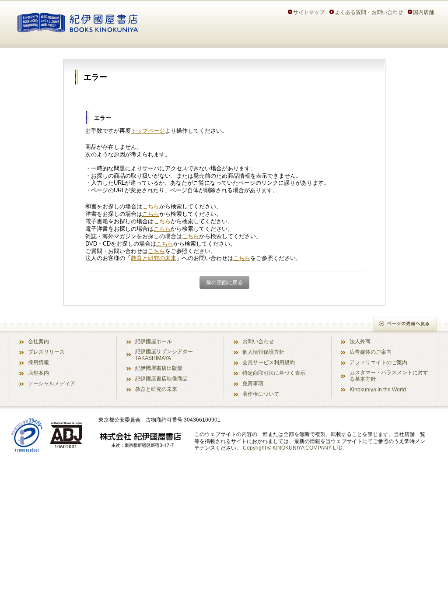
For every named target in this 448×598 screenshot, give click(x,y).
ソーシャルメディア (51, 383)
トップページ (148, 130)
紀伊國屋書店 (78, 21)
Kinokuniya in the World (378, 389)
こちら (150, 206)
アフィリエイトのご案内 (378, 362)
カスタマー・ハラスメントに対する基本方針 (389, 375)
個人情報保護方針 (263, 352)
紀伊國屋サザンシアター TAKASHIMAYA (164, 354)
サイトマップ (309, 12)
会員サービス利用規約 (268, 362)
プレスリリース (46, 352)
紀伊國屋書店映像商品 (161, 378)
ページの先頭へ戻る (405, 325)
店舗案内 (38, 373)
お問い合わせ (258, 341)
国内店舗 (423, 12)
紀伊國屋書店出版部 (158, 368)
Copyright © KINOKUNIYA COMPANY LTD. (293, 447)
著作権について (260, 394)
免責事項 (252, 383)
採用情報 (38, 362)
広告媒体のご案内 (371, 352)
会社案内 (38, 341)
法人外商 (360, 341)
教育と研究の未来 (153, 258)
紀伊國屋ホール (153, 341)
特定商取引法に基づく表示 (273, 373)
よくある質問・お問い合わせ (369, 12)
